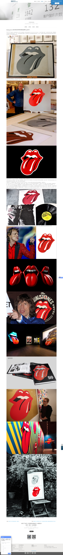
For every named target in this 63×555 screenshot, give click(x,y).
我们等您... (31, 531)
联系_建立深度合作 (50, 1)
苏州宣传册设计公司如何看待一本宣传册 (48, 546)
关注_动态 (42, 1)
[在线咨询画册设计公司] (30, 553)
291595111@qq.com (22, 550)
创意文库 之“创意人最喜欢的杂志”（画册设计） (14, 521)
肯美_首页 (35, 1)
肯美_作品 (39, 1)
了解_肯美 (45, 1)
